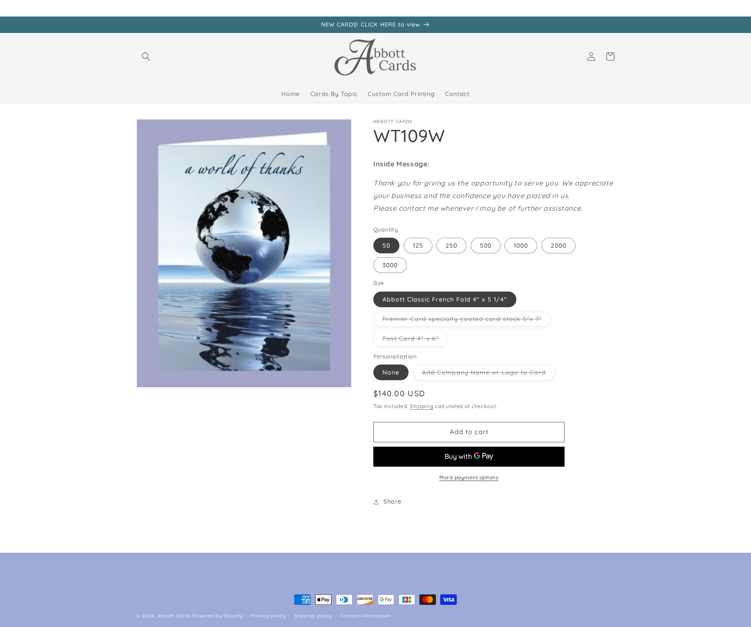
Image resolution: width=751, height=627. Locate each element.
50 (386, 245)
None (390, 372)
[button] (146, 56)
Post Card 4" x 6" (415, 340)
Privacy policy (268, 616)
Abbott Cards (174, 616)
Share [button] (392, 501)
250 (451, 245)
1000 (521, 245)
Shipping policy (313, 616)
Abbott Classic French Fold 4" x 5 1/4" (444, 299)
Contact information (365, 616)
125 (418, 245)
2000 (558, 245)
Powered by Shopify (218, 616)
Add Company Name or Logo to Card (488, 374)
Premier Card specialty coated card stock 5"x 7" (466, 321)
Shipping (422, 406)
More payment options (468, 477)
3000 (390, 265)
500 (486, 245)
